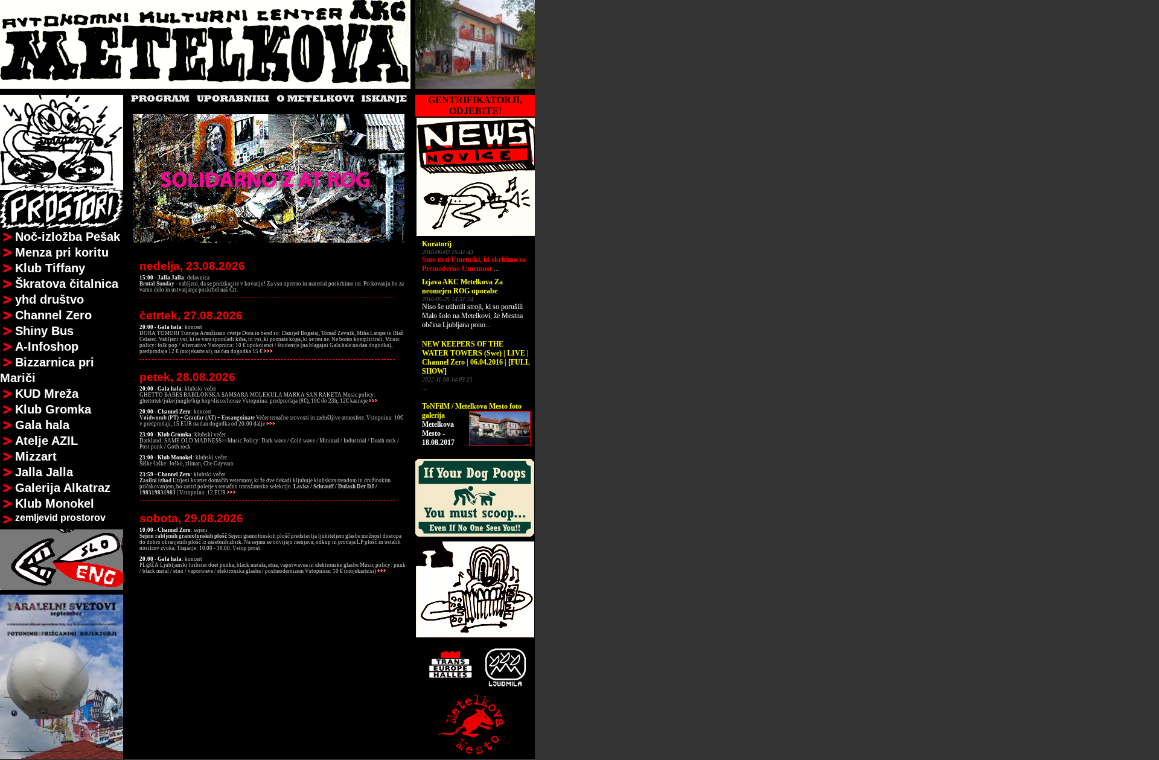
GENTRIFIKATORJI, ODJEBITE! (475, 105)
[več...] (268, 351)
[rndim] (475, 85)
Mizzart (36, 456)
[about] (7, 236)
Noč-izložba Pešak (67, 236)
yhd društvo (49, 299)
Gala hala (42, 425)
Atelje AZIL (46, 440)
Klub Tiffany (50, 268)
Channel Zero (53, 315)
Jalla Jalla (44, 472)
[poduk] (475, 755)
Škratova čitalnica (66, 283)
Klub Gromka (53, 409)
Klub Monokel (54, 503)
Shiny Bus (44, 330)
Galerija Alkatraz (62, 487)
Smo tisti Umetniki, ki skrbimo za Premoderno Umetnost (474, 264)
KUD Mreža (46, 393)
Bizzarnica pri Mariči (47, 370)
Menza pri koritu (62, 252)
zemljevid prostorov (60, 518)
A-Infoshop (46, 346)
